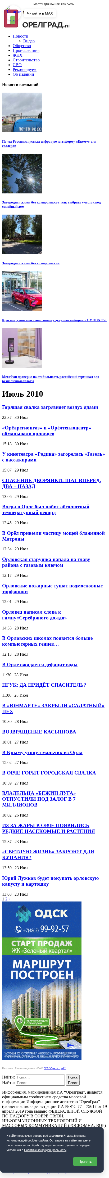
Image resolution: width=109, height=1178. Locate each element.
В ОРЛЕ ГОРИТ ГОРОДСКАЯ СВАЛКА (49, 773)
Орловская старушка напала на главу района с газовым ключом (46, 562)
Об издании (23, 74)
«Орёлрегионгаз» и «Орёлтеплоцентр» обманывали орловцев (46, 430)
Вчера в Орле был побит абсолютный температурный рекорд (45, 509)
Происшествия (26, 50)
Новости (20, 36)
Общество (22, 45)
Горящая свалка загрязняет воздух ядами (50, 407)
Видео (29, 41)
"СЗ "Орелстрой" (55, 1068)
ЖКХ (17, 55)
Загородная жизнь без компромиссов (31, 263)
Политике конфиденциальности (45, 1150)
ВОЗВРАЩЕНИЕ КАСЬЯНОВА (39, 732)
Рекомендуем (25, 69)
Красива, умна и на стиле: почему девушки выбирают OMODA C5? (54, 320)
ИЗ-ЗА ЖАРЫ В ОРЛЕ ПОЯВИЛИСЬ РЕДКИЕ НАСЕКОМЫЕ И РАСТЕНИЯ (48, 828)
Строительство (26, 60)
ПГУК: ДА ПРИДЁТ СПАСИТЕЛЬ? (44, 685)
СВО (17, 64)
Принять (85, 1161)
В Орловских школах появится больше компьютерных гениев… (47, 641)
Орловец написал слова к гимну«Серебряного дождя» (34, 614)
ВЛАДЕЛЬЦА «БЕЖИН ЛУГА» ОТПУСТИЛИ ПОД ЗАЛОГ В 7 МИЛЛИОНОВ (39, 799)
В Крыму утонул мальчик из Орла (42, 752)
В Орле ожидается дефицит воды (40, 664)
